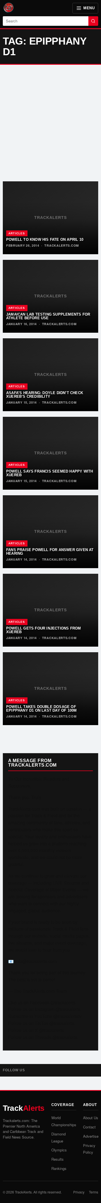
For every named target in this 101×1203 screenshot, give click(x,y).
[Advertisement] (50, 123)
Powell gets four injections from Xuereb (43, 630)
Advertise (90, 1136)
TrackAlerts (23, 1192)
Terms (93, 1192)
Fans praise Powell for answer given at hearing (50, 552)
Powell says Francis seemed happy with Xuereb (49, 473)
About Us (90, 1117)
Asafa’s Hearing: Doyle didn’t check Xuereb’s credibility (44, 395)
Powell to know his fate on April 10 (44, 239)
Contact (89, 1127)
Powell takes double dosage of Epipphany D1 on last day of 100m (41, 708)
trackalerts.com (61, 245)
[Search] (93, 21)
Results (57, 1159)
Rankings (58, 1168)
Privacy (78, 1192)
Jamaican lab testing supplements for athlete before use (48, 316)
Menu (89, 8)
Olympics (59, 1150)
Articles (16, 233)
